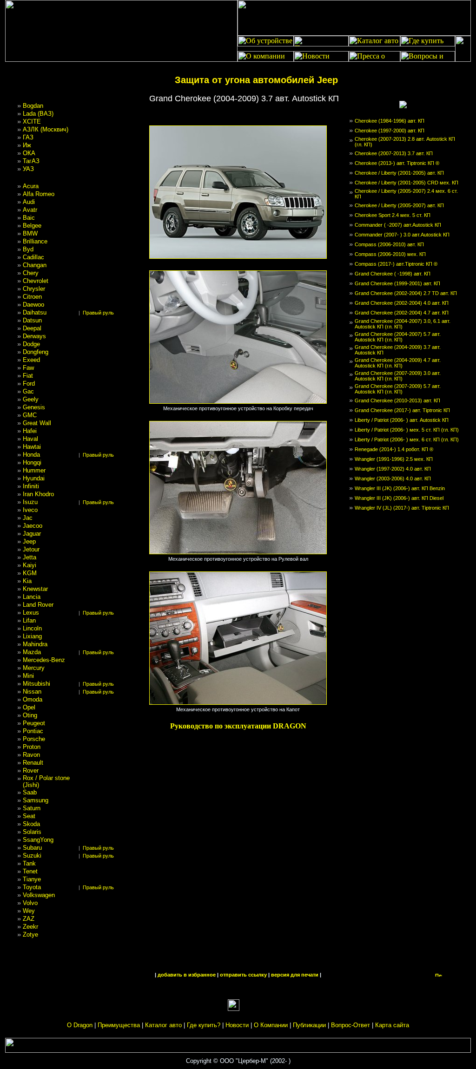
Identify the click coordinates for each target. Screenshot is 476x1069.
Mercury (34, 667)
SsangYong (38, 839)
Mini (28, 675)
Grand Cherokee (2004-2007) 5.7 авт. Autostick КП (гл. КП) (398, 336)
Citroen (32, 296)
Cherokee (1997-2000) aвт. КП (389, 130)
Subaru (32, 847)
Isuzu (30, 501)
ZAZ (28, 918)
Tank (29, 863)
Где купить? (203, 1025)
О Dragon (80, 1025)
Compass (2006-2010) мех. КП (390, 254)
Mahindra (35, 644)
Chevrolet (35, 280)
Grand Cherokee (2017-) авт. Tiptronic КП (402, 410)
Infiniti (31, 486)
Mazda (32, 652)
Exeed (31, 359)
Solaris (32, 831)
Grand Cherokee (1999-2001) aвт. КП (397, 283)
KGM (30, 573)
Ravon (31, 754)
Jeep (29, 541)
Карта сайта (392, 1025)
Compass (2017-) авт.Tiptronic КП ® (396, 264)
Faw (28, 367)
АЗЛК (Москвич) (45, 129)
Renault (33, 762)
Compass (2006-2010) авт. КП (389, 244)
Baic (29, 217)
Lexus (31, 612)
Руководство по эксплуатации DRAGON (238, 726)
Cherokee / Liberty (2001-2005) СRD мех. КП (406, 182)
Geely (31, 399)
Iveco (30, 509)
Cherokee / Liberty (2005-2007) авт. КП (399, 205)
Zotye (30, 934)
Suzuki (32, 855)
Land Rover (38, 604)
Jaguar (32, 533)
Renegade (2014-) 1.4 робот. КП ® (394, 449)
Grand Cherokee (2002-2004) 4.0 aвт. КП (402, 303)
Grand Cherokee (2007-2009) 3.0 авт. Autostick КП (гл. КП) (398, 375)
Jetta (29, 557)
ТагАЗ (31, 160)
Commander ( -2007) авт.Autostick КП (398, 225)
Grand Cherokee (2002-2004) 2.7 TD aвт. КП (406, 293)
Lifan (29, 620)
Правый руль (98, 312)
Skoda (31, 823)
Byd (28, 249)
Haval (30, 438)
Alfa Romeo (38, 193)
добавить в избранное (187, 974)
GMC (30, 415)
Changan (34, 265)
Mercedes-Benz (44, 659)
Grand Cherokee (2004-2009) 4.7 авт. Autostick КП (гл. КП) (398, 362)
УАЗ (28, 168)
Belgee (32, 225)
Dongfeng (35, 351)
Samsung (35, 800)
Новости (237, 1025)
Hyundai (34, 478)
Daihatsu (34, 312)
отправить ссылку (243, 974)
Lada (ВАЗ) (38, 113)
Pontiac (33, 731)
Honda (31, 454)
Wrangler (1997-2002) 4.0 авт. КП (393, 469)
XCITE (32, 121)
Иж (27, 145)
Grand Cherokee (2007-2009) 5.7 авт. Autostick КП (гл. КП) (398, 388)
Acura (31, 186)
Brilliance (35, 241)
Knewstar (35, 588)
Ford (29, 383)
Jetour (31, 549)
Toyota (32, 887)
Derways (34, 336)
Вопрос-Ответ (350, 1025)
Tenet (30, 871)
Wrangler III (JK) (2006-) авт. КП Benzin (400, 488)
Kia (27, 580)
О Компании (271, 1025)
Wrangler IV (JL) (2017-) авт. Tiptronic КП (402, 508)
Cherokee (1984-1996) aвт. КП (389, 121)
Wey (29, 910)
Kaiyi (29, 565)
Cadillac (33, 257)
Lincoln (32, 628)
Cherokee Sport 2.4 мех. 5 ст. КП (392, 215)
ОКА (29, 153)
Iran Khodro (38, 494)
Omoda (32, 699)
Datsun (32, 320)
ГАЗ (28, 137)
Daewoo (33, 304)
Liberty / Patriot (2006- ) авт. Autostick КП (402, 420)
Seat (29, 816)
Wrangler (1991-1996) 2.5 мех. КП (394, 459)
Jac (28, 517)
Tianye (32, 879)
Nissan (32, 691)
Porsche (34, 738)
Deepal (32, 328)
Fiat (28, 375)
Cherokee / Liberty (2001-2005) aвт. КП (399, 173)
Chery (31, 272)
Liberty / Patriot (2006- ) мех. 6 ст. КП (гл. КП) (407, 439)
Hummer (34, 470)
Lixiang (32, 636)
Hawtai (32, 446)
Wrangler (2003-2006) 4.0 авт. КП (393, 478)
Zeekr (30, 926)
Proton (31, 746)
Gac (28, 391)
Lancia (31, 596)
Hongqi (32, 462)
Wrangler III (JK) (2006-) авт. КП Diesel (399, 498)
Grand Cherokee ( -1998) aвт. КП (392, 273)
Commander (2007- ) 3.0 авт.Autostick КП (402, 234)
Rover (31, 770)
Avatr (30, 209)
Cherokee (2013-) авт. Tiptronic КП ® (397, 163)
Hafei (30, 430)
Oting (30, 715)
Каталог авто (163, 1025)
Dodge (31, 344)
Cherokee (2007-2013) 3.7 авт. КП (394, 153)
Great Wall (37, 423)
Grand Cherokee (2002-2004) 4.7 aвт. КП (402, 312)
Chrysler (34, 288)
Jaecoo (32, 525)
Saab (30, 792)
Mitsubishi (36, 683)
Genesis (34, 407)
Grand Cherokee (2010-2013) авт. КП (397, 400)
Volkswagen (39, 895)
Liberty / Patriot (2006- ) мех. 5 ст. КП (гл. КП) (407, 430)
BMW (30, 233)
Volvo (30, 902)
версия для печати (294, 974)
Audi (29, 201)
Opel (29, 707)
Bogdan (33, 105)
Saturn (31, 808)
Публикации (309, 1025)
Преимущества (119, 1025)
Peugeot (34, 723)
